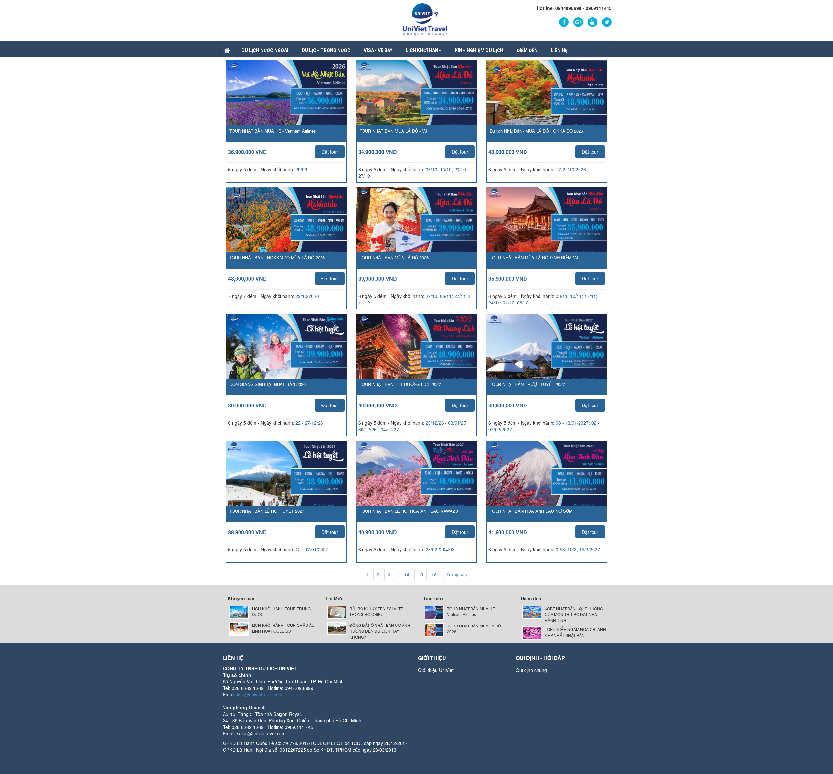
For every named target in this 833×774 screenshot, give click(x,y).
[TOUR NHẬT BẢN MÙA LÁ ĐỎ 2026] (416, 229)
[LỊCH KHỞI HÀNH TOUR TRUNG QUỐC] (239, 611)
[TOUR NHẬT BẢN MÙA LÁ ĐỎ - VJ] (416, 102)
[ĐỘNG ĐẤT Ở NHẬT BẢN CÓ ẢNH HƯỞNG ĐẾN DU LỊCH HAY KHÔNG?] (336, 628)
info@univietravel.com (259, 694)
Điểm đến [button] (527, 50)
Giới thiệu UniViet (436, 670)
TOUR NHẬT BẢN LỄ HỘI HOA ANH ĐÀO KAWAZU (409, 511)
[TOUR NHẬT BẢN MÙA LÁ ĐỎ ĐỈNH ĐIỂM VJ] (546, 229)
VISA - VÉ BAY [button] (378, 50)
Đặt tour (329, 151)
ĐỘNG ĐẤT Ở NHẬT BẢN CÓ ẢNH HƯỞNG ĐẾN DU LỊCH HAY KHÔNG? (379, 630)
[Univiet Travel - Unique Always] (425, 19)
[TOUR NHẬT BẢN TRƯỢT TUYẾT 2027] (546, 356)
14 (406, 574)
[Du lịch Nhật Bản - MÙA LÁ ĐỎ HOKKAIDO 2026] (546, 102)
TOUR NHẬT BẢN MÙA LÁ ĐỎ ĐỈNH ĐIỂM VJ (534, 257)
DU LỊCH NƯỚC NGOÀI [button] (264, 50)
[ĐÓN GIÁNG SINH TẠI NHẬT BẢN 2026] (286, 356)
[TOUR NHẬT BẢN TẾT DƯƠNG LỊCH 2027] (416, 356)
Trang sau (456, 574)
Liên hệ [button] (559, 50)
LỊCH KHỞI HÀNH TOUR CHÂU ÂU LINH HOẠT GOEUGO (283, 628)
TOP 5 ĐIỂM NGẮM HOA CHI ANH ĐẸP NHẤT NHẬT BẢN (575, 632)
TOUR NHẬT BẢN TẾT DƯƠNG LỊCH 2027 (400, 384)
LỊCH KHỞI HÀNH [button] (424, 50)
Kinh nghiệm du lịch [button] (479, 50)
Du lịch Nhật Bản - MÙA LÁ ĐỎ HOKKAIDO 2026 (536, 131)
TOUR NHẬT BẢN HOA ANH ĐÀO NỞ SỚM (531, 511)
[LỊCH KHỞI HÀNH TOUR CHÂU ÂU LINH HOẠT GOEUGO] (239, 628)
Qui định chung (531, 670)
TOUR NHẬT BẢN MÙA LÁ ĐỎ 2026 (394, 257)
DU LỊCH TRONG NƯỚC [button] (326, 50)
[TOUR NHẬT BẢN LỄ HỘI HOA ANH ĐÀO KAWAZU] (416, 482)
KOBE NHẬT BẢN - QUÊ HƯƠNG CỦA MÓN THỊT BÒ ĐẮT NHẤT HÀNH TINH (574, 614)
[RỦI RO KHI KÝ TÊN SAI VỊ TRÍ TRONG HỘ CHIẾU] (336, 611)
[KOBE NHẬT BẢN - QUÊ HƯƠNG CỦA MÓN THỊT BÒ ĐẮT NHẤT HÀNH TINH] (531, 611)
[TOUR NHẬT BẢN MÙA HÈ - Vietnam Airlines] (286, 102)
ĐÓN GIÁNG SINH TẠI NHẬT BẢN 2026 (267, 384)
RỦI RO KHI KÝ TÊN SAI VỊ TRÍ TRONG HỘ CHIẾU (376, 611)
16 (434, 574)
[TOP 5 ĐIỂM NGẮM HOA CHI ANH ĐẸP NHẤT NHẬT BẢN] (531, 632)
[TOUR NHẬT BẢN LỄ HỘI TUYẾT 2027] (286, 482)
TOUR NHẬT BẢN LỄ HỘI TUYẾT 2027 (266, 511)
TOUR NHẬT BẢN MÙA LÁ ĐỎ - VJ (393, 131)
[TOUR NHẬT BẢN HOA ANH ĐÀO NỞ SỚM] (546, 482)
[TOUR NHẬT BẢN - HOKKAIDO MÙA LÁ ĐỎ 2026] (286, 229)
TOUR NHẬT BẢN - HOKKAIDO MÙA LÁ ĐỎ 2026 (277, 257)
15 (420, 574)
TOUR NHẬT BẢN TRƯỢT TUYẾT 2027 (527, 384)
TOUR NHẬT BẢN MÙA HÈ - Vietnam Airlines (272, 131)
